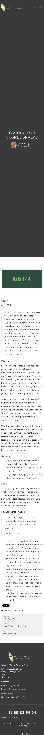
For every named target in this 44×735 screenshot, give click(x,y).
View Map (5, 677)
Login (26, 726)
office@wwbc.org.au (17, 689)
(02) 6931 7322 (15, 686)
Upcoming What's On (12, 610)
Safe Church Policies (9, 717)
